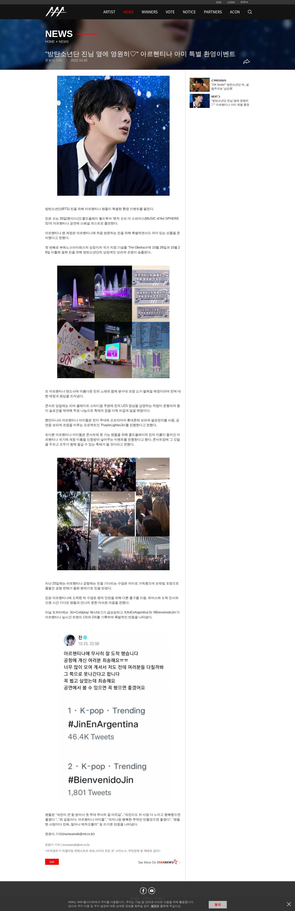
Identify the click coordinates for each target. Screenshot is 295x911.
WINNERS (150, 12)
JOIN (218, 2)
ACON (235, 12)
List (52, 862)
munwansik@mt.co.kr (76, 844)
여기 (154, 906)
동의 (218, 904)
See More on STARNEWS (160, 862)
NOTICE (189, 12)
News (64, 41)
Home (50, 41)
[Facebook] (143, 890)
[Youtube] (151, 890)
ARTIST (109, 12)
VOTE (170, 12)
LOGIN (231, 2)
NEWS (128, 12)
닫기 (289, 904)
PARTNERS (213, 12)
